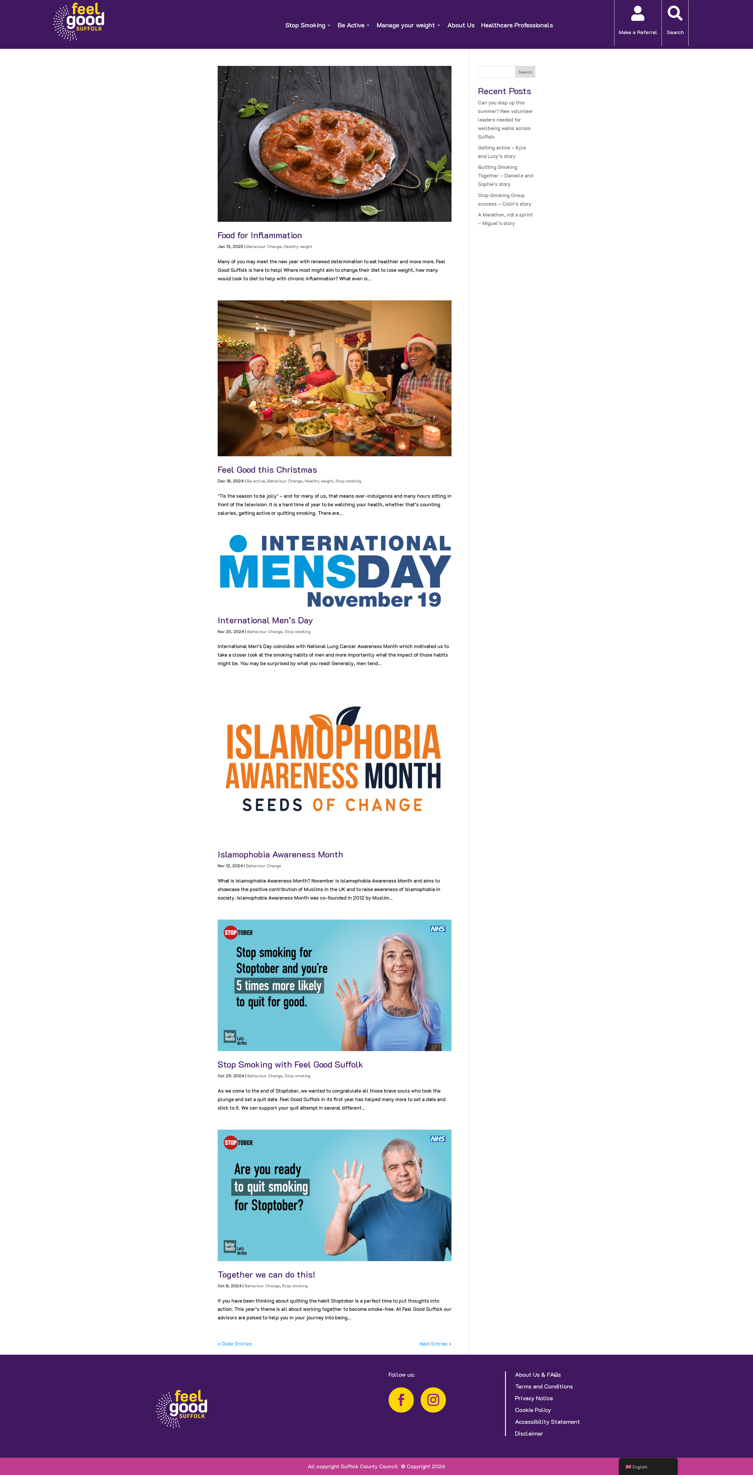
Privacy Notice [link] (534, 1398)
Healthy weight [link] (298, 246)
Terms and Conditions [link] (544, 1386)
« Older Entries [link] (235, 1343)
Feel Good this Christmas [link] (267, 469)
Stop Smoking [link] (305, 25)
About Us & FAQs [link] (538, 1374)
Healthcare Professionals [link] (517, 25)
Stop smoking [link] (348, 481)
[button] (747, 1432)
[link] (78, 39)
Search (525, 72)
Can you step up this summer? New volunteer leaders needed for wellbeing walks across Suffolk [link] (505, 119)
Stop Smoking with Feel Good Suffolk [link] (290, 1064)
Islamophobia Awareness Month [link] (280, 854)
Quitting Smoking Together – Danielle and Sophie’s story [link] (505, 175)
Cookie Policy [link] (533, 1410)
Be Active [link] (351, 25)
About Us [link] (461, 25)
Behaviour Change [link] (263, 246)
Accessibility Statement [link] (547, 1421)
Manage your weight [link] (406, 25)
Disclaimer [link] (529, 1433)
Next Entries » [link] (436, 1343)
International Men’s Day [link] (265, 620)
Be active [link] (256, 481)
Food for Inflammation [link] (260, 235)
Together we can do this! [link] (266, 1274)
